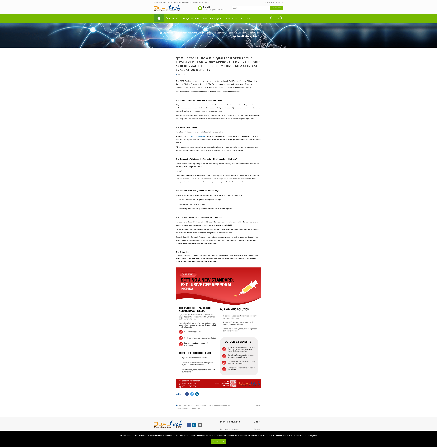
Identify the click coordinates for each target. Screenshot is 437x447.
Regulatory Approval (222, 405)
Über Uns (171, 18)
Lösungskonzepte (190, 18)
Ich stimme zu (218, 441)
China (210, 405)
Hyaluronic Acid (189, 405)
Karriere (245, 18)
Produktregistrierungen (229, 429)
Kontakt (267, 2)
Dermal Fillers (201, 405)
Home (245, 30)
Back (258, 405)
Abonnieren (276, 8)
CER (198, 408)
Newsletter (232, 18)
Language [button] (278, 2)
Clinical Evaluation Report (186, 408)
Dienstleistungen (212, 18)
